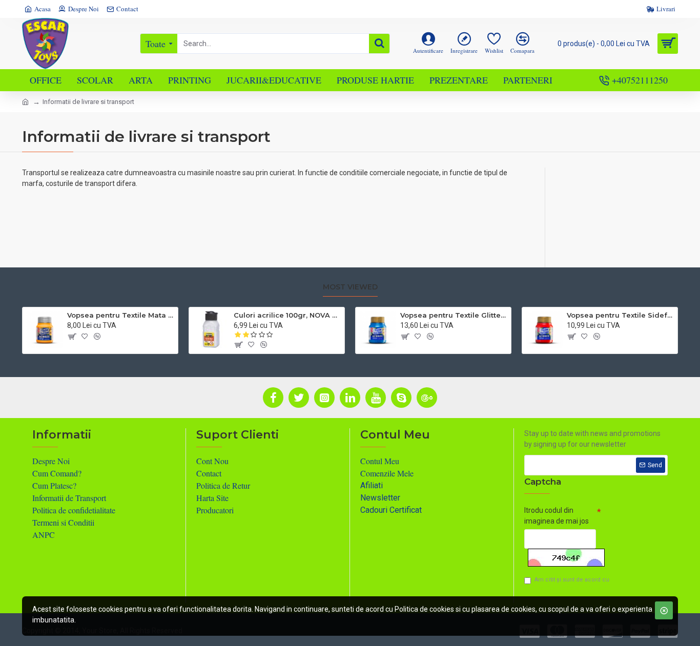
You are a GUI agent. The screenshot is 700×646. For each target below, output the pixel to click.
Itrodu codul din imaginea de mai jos (556, 515)
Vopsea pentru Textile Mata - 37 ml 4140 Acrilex (120, 315)
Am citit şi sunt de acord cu (571, 584)
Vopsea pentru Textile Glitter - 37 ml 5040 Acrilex (453, 315)
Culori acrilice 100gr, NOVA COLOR (287, 315)
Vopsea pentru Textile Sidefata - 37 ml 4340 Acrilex (620, 315)
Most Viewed (350, 287)
